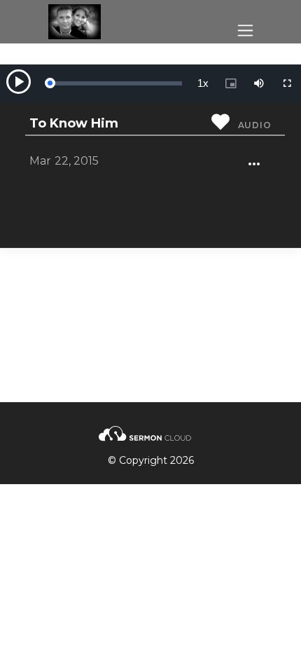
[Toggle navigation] (245, 30)
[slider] (115, 83)
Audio (255, 125)
